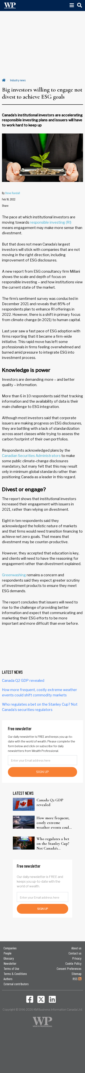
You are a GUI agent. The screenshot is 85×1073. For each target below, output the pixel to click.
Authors (8, 979)
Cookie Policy (73, 963)
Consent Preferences (69, 968)
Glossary (9, 958)
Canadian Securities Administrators (31, 456)
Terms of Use (11, 968)
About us (76, 948)
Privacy (76, 958)
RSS (75, 979)
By (11, 193)
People (7, 953)
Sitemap (76, 973)
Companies (10, 948)
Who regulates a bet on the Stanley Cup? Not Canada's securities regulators (53, 844)
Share (5, 205)
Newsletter (10, 963)
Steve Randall (12, 193)
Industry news (18, 80)
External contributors (16, 984)
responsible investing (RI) (50, 222)
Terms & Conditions (15, 973)
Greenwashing (14, 575)
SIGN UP (42, 772)
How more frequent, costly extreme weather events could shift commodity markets (54, 823)
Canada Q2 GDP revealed (23, 680)
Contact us (75, 953)
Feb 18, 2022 (8, 199)
